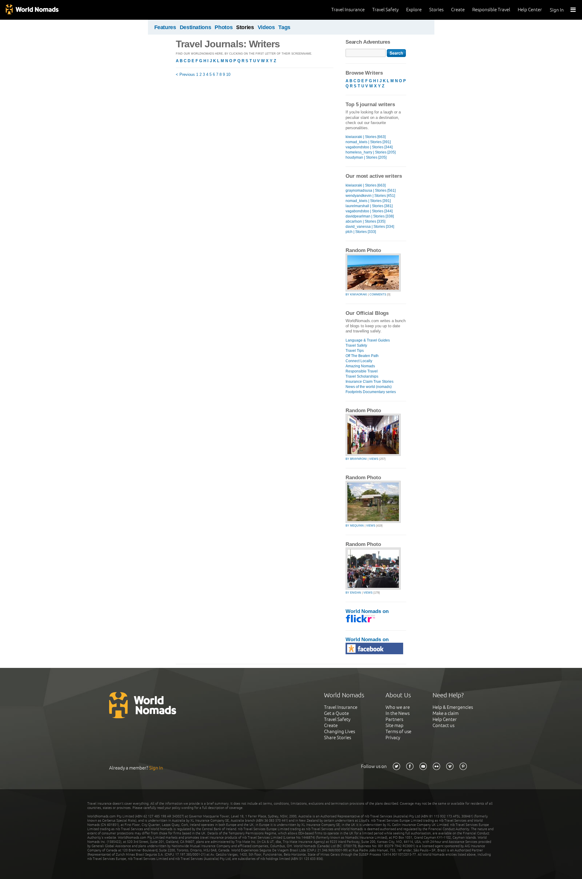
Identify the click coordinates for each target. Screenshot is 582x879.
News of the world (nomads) (369, 387)
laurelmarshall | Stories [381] (369, 206)
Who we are (398, 707)
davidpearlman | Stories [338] (370, 216)
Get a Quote (336, 713)
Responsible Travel (491, 9)
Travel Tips (355, 351)
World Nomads (32, 10)
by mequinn (355, 525)
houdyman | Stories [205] (366, 157)
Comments (378, 294)
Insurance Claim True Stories (369, 381)
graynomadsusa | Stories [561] (371, 190)
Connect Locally (359, 361)
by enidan (353, 592)
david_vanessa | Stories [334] (370, 226)
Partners (394, 719)
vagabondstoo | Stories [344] (369, 147)
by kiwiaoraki (356, 294)
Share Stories (337, 737)
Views (373, 458)
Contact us (443, 725)
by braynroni (356, 458)
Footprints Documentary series (371, 392)
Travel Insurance (348, 9)
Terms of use (398, 731)
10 (228, 74)
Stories (436, 9)
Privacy (393, 737)
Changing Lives (339, 731)
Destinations (195, 27)
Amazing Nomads (360, 366)
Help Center (530, 9)
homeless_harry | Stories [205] (371, 152)
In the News (398, 713)
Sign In (557, 9)
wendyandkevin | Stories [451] (370, 196)
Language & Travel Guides (368, 340)
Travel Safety (385, 9)
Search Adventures (368, 42)
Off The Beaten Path (362, 356)
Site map (394, 725)
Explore (414, 9)
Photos (223, 27)
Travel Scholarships (362, 376)
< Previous (185, 74)
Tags (284, 27)
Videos (266, 27)
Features (165, 27)
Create (458, 9)
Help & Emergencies (453, 707)
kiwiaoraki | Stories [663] (366, 137)
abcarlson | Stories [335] (365, 221)
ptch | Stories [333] (361, 232)
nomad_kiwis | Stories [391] (368, 142)
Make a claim (446, 713)
